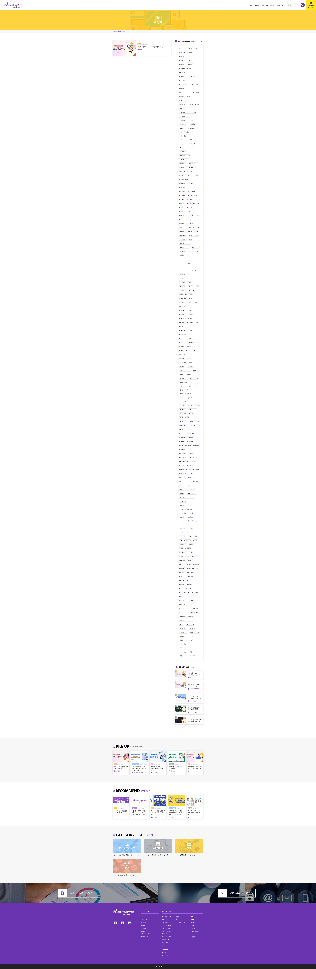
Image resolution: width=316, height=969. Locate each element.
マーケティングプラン (185, 310)
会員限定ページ (194, 342)
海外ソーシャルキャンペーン (187, 489)
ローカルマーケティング (186, 552)
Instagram (193, 936)
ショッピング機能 (184, 406)
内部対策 (182, 584)
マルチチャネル (194, 235)
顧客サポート (183, 88)
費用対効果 (182, 560)
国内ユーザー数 (194, 378)
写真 (181, 171)
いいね (181, 374)
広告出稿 (189, 374)
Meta (198, 104)
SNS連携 (189, 549)
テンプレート (183, 80)
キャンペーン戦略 (194, 227)
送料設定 (182, 358)
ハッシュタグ (183, 334)
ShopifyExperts (184, 179)
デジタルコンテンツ (185, 156)
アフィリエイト (184, 457)
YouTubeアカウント (185, 211)
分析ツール (182, 477)
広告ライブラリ (195, 421)
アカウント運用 (195, 931)
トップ (142, 917)
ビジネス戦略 (183, 362)
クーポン (196, 84)
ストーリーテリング (185, 215)
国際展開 (182, 203)
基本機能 (190, 231)
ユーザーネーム (190, 624)
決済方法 (182, 517)
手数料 (181, 549)
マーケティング (249, 5)
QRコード (195, 568)
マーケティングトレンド (186, 354)
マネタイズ (189, 294)
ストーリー (182, 386)
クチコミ (182, 493)
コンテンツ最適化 (193, 195)
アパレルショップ (184, 183)
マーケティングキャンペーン (187, 314)
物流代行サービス (192, 140)
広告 (263, 5)
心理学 (181, 390)
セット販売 (182, 306)
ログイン (182, 207)
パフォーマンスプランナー (186, 338)
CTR (193, 473)
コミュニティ (194, 223)
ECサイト (196, 203)
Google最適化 (183, 414)
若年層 (181, 326)
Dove (197, 144)
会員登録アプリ (184, 223)
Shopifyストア (195, 612)
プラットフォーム (184, 485)
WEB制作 (257, 5)
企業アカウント (192, 167)
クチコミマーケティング (186, 318)
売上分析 (182, 580)
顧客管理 (197, 564)
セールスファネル (191, 350)
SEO (163, 945)
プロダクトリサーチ (185, 247)
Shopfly (164, 952)
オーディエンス (194, 163)
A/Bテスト (182, 461)
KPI (189, 568)
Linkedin (193, 928)
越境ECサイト (192, 386)
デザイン (182, 140)
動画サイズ (182, 108)
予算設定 (193, 124)
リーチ (189, 358)
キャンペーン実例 (184, 612)
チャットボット (192, 461)
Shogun (190, 68)
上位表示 (197, 445)
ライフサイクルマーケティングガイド (189, 608)
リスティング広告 (180, 922)
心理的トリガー (192, 465)
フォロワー (182, 100)
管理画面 (190, 584)
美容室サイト (183, 544)
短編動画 (182, 346)
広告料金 (182, 255)
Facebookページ (194, 251)
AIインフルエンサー (185, 271)
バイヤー (182, 398)
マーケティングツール (185, 279)
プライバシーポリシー (146, 934)
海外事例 (164, 919)
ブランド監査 (183, 136)
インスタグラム (192, 572)
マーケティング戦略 (185, 533)
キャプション (183, 410)
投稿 (198, 287)
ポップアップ (183, 152)
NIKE (188, 418)
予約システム (191, 96)
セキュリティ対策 (184, 473)
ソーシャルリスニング (191, 52)
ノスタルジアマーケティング (187, 290)
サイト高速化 (183, 239)
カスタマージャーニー (185, 596)
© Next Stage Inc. (158, 966)
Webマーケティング (185, 219)
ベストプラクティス (185, 160)
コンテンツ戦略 (184, 402)
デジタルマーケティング (186, 529)
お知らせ (143, 931)
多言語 (181, 394)
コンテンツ (194, 588)
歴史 (191, 362)
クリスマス (192, 628)
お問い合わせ (280, 5)
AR (190, 537)
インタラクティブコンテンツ (187, 453)
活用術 (191, 513)
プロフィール (183, 48)
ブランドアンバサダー (185, 382)
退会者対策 (182, 616)
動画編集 (182, 96)
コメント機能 (193, 48)
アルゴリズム (183, 56)
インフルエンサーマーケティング (188, 112)
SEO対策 (182, 366)
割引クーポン (183, 604)
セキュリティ (188, 425)
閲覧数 (191, 437)
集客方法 (182, 231)
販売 (190, 283)
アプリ (181, 445)
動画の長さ (189, 394)
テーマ (181, 624)
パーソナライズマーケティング (187, 259)
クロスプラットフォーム (186, 648)
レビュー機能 (183, 644)
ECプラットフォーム (185, 84)
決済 (196, 537)
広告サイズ (182, 175)
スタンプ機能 (183, 298)
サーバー (189, 445)
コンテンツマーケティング (186, 620)
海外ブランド (183, 251)
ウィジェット (183, 378)
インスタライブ (184, 632)
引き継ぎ (194, 600)
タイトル (191, 287)
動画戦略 (182, 640)
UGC (181, 592)
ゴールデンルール (184, 429)
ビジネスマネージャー (185, 243)
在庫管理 (182, 167)
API (181, 425)
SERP (181, 294)
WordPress (165, 955)
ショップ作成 (183, 652)
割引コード (182, 656)
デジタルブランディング (186, 636)
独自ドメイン (183, 72)
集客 (181, 132)
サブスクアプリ (191, 148)
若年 (197, 231)
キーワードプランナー (185, 92)
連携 (191, 239)
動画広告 (191, 616)
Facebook (193, 934)
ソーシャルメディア (185, 433)
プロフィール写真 (193, 175)
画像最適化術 (183, 437)
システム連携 (183, 513)
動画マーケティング (193, 346)
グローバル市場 (184, 199)
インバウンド (183, 537)
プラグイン (182, 287)
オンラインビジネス (167, 936)
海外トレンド (190, 390)
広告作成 (182, 128)
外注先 (195, 556)
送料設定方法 (191, 128)
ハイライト (188, 541)
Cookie (182, 350)
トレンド (182, 564)
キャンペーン (183, 501)
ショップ (182, 525)
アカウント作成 (195, 632)
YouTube (193, 922)
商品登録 (191, 576)
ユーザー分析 (195, 406)
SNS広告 (178, 919)
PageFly (190, 640)
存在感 (194, 183)
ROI (195, 370)
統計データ (196, 247)
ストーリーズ (194, 457)
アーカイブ (182, 64)
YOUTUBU (195, 271)
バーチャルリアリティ (185, 60)
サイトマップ (183, 342)
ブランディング (183, 588)
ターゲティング (183, 124)
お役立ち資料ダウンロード (311, 6)
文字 (181, 52)
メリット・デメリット (185, 481)
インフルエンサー (192, 207)
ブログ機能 (182, 195)
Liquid (189, 564)
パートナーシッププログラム (187, 330)
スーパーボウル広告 (185, 263)
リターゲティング (192, 441)
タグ (192, 414)
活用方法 (190, 398)
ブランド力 (182, 576)
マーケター (191, 120)
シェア (181, 418)
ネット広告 (182, 283)
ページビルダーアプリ (185, 116)
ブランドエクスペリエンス (186, 104)
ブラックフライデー (185, 505)
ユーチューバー (184, 449)
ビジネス (182, 521)
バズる (197, 425)
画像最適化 (190, 517)
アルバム (196, 92)
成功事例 (182, 322)
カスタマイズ (183, 227)
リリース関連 (165, 939)
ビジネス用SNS (189, 592)
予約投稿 (182, 568)
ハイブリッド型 (184, 187)
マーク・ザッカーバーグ (186, 144)
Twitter (192, 919)
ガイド (195, 433)
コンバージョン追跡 (193, 322)
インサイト (196, 521)
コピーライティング (167, 928)
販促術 (191, 544)
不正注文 (182, 572)
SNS (267, 5)
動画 (189, 521)
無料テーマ (193, 652)
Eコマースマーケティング (186, 509)
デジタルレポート (184, 600)
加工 (181, 541)
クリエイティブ (195, 199)
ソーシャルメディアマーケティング (188, 76)
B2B (194, 191)
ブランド (190, 580)
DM (191, 298)
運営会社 (272, 5)
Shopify (182, 469)
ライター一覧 (144, 919)
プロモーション (184, 267)
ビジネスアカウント (185, 556)
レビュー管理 (192, 656)
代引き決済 (182, 120)
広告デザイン (183, 163)
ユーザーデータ (184, 421)
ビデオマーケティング (185, 370)
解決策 (190, 64)
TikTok (181, 148)
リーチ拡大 (190, 366)
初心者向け (182, 275)
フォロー (192, 136)
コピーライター (189, 171)
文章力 (190, 560)
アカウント (191, 477)
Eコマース (182, 68)
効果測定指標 (183, 235)
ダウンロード (144, 922)
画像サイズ (188, 132)
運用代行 (195, 215)
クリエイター (183, 628)
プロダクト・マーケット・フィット (188, 302)
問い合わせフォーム (185, 191)
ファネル (182, 465)
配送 (196, 541)
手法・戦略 (165, 942)
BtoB (189, 203)
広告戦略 (182, 441)
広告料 (189, 469)
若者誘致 (197, 469)
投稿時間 (196, 481)
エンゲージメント (192, 493)
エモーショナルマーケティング (187, 497)
